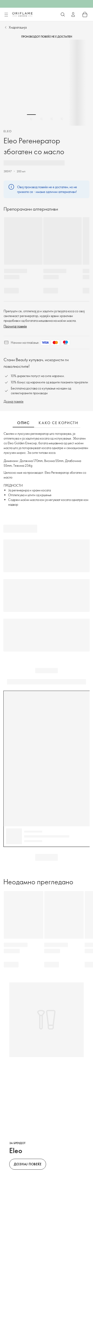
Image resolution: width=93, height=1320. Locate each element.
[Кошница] (85, 14)
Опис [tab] (23, 422)
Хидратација (18, 27)
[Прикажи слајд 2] (41, 118)
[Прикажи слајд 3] (51, 118)
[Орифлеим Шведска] (22, 14)
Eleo (8, 131)
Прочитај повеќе (15, 326)
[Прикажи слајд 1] (31, 118)
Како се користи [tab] (58, 422)
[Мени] (6, 14)
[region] (46, 83)
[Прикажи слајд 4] (61, 118)
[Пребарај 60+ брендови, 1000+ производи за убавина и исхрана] (62, 14)
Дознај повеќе (13, 401)
